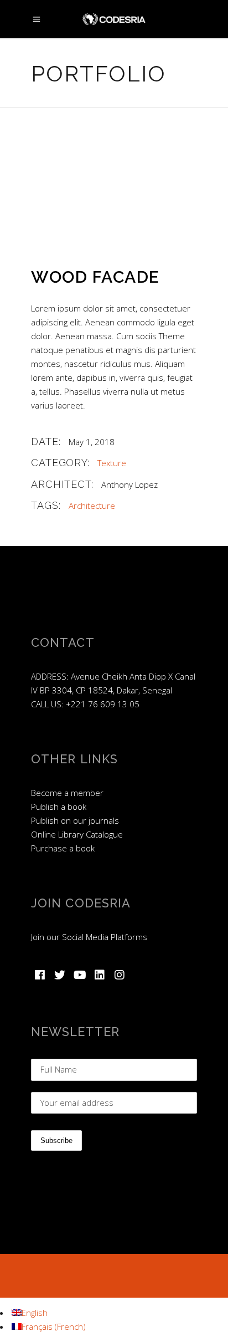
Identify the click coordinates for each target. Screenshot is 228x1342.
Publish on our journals (75, 820)
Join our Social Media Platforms (89, 936)
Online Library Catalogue (77, 834)
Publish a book (58, 806)
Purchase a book (63, 848)
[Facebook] (40, 975)
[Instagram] (119, 975)
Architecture (92, 505)
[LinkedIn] (99, 975)
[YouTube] (79, 975)
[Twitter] (59, 975)
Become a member (67, 792)
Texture (111, 462)
